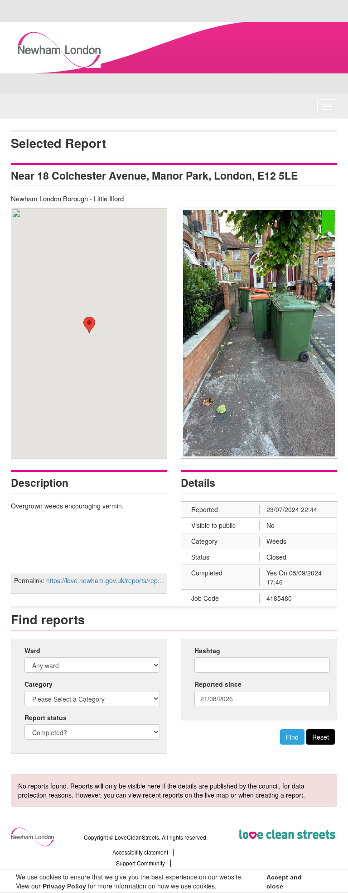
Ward (32, 650)
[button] (89, 325)
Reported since (218, 684)
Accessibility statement (140, 852)
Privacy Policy (64, 886)
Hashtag (207, 650)
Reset (320, 736)
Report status (45, 717)
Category (38, 684)
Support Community (140, 863)
